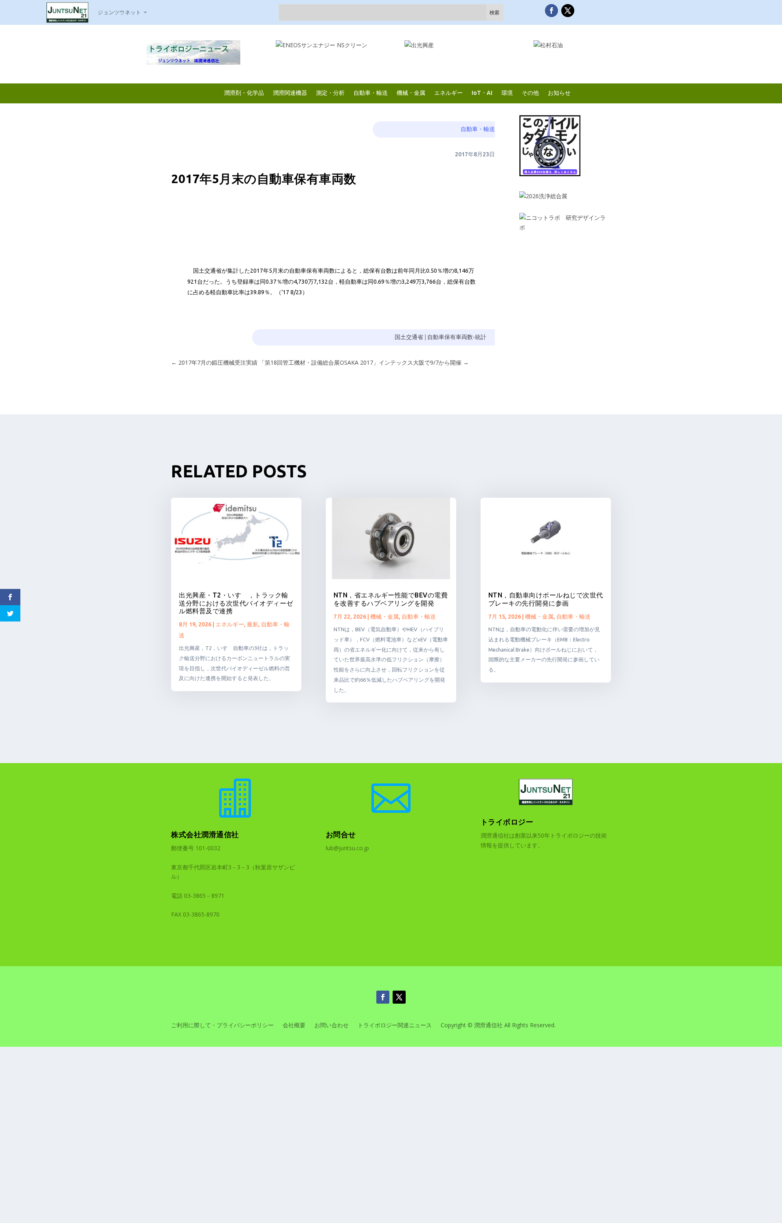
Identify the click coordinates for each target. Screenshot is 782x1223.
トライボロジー (507, 822)
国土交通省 (409, 337)
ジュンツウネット (119, 12)
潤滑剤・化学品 (244, 93)
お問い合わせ (331, 1025)
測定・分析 (330, 93)
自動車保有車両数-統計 (456, 337)
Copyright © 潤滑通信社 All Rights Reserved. (498, 1025)
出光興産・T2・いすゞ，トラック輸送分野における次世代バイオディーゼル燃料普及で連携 (236, 602)
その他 (530, 93)
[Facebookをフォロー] (551, 10)
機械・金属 (411, 93)
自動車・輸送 (371, 93)
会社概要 (294, 1025)
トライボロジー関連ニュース (395, 1025)
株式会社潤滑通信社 (205, 834)
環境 (507, 93)
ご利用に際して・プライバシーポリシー (222, 1025)
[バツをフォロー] (567, 10)
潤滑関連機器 (290, 93)
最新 (252, 624)
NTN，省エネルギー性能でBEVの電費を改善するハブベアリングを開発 (391, 598)
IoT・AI (482, 93)
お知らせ (559, 93)
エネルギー (448, 93)
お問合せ (341, 834)
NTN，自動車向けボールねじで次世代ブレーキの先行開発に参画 (545, 598)
